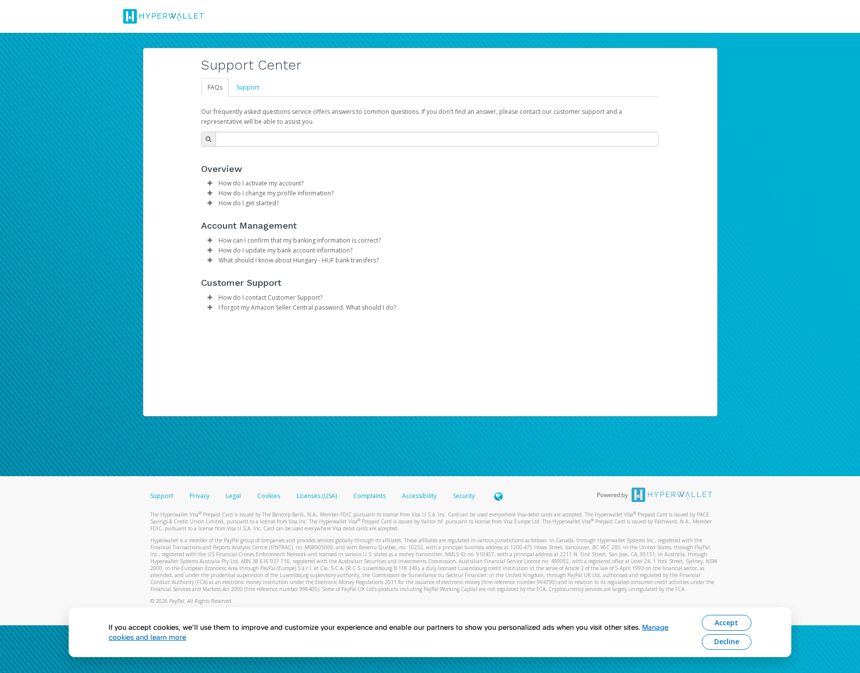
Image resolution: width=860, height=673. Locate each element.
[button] (210, 183)
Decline (726, 641)
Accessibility (419, 496)
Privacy (200, 496)
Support (247, 87)
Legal (233, 496)
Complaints (370, 496)
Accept (726, 622)
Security (464, 496)
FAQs (215, 87)
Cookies (268, 496)
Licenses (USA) (317, 496)
